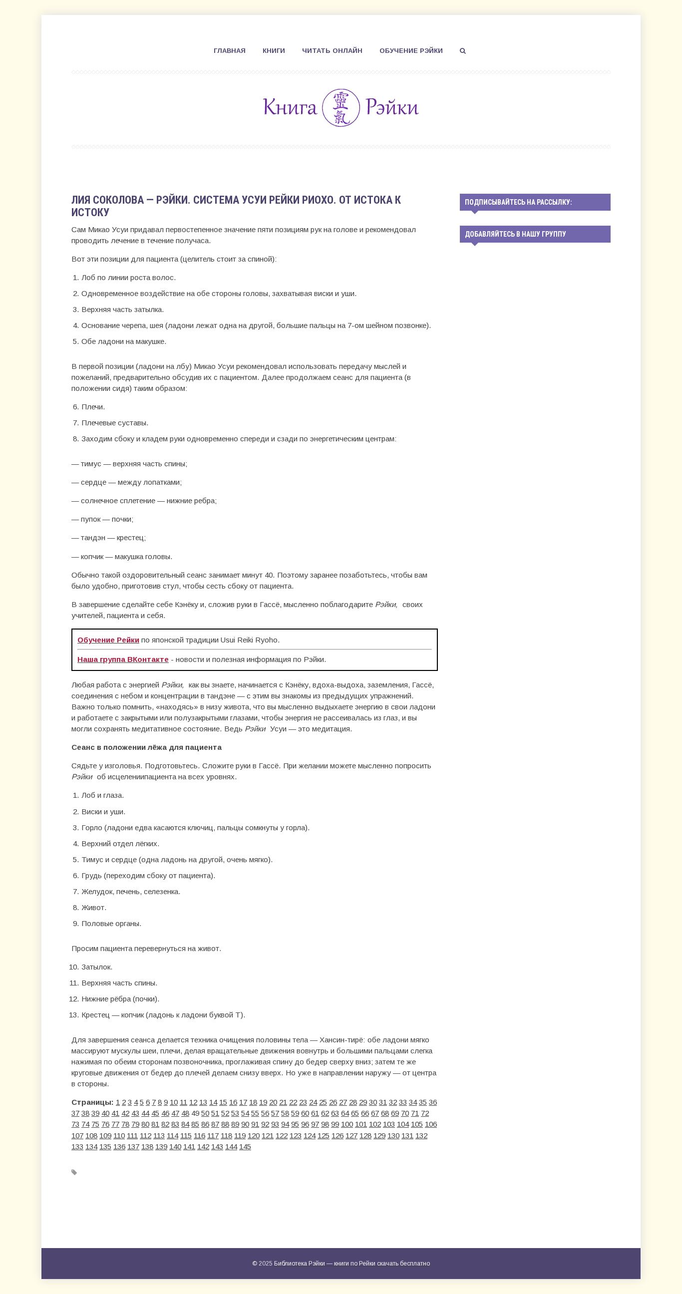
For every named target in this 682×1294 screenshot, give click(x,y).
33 (403, 1102)
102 (375, 1124)
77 (115, 1124)
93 (275, 1124)
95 (295, 1124)
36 (433, 1102)
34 (413, 1102)
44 (145, 1113)
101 (361, 1124)
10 (174, 1102)
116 (199, 1135)
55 (255, 1113)
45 (155, 1113)
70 (405, 1113)
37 (75, 1113)
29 (363, 1102)
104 (403, 1124)
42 (125, 1113)
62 (325, 1113)
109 (105, 1135)
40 (105, 1113)
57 (275, 1113)
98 (325, 1124)
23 (303, 1102)
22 (293, 1102)
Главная (230, 50)
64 (345, 1113)
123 (296, 1135)
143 (217, 1146)
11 (183, 1102)
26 (333, 1102)
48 (185, 1113)
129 (379, 1135)
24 (313, 1102)
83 (175, 1124)
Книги (274, 50)
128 (365, 1135)
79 (135, 1124)
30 (373, 1102)
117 (213, 1135)
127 (351, 1135)
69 (395, 1113)
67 (375, 1113)
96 (305, 1124)
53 (235, 1113)
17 (243, 1102)
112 (145, 1135)
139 (161, 1146)
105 (417, 1124)
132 (421, 1135)
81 (155, 1124)
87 (215, 1124)
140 (175, 1146)
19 (263, 1102)
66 (365, 1113)
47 (175, 1113)
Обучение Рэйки (411, 50)
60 (305, 1113)
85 (195, 1124)
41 (115, 1113)
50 (205, 1113)
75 (95, 1124)
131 (407, 1135)
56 (265, 1113)
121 (268, 1135)
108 (91, 1135)
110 (119, 1135)
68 (385, 1113)
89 (235, 1124)
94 (285, 1124)
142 (203, 1146)
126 (337, 1135)
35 (423, 1102)
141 (189, 1146)
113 (159, 1135)
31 (383, 1102)
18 (253, 1102)
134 (91, 1146)
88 (225, 1124)
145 (245, 1146)
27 (343, 1102)
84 (185, 1124)
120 (254, 1135)
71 (415, 1113)
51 (215, 1113)
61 (315, 1113)
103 (389, 1124)
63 (335, 1113)
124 (310, 1135)
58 (285, 1113)
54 (245, 1113)
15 (223, 1102)
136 (119, 1146)
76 (105, 1124)
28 (353, 1102)
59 (295, 1113)
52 (225, 1113)
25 (323, 1102)
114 (172, 1135)
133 (77, 1146)
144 (231, 1146)
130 (393, 1135)
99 (335, 1124)
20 (273, 1102)
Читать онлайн (332, 50)
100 (347, 1124)
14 (213, 1102)
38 (85, 1113)
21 (283, 1102)
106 (431, 1124)
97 (315, 1124)
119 (240, 1135)
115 (186, 1135)
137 (133, 1146)
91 (255, 1124)
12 (193, 1102)
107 (77, 1135)
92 (265, 1124)
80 (145, 1124)
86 (205, 1124)
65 (355, 1113)
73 (75, 1124)
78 (125, 1124)
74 (85, 1124)
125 (324, 1135)
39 (95, 1113)
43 (135, 1113)
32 (393, 1102)
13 (203, 1102)
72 (425, 1113)
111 (132, 1135)
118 (226, 1135)
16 (233, 1102)
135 (105, 1146)
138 (147, 1146)
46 (165, 1113)
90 (245, 1124)
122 (282, 1135)
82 (165, 1124)
